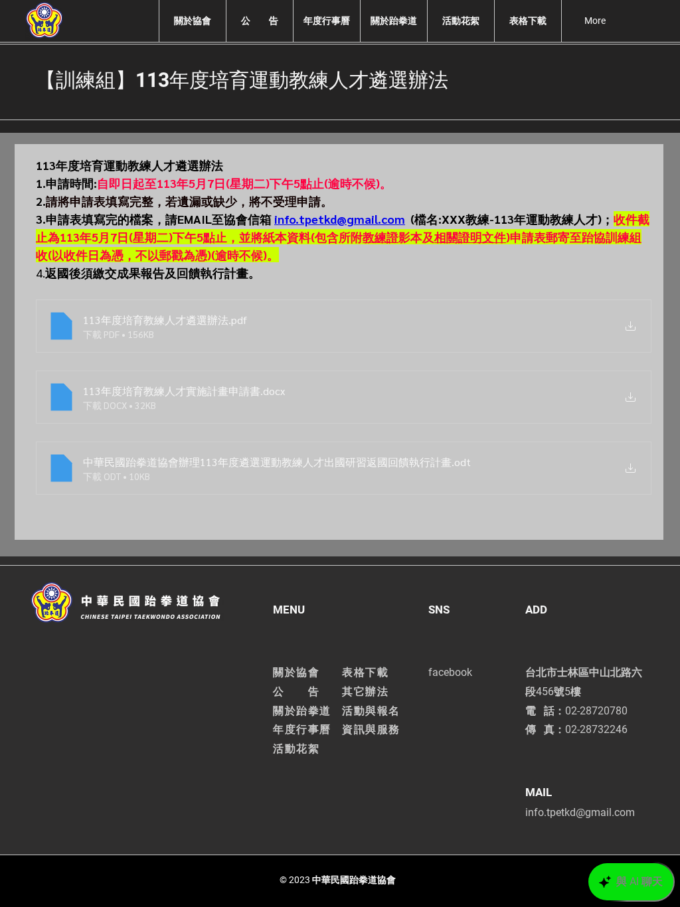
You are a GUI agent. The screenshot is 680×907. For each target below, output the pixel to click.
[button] (192, 21)
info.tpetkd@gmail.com (580, 812)
